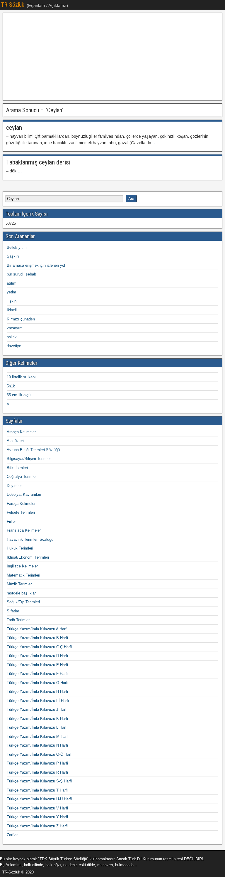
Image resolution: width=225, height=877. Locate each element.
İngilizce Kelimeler (22, 566)
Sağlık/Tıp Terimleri (23, 602)
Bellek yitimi (17, 247)
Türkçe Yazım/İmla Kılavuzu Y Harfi (37, 817)
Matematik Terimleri (23, 575)
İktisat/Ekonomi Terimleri (28, 557)
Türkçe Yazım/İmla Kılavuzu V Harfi (37, 808)
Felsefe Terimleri (21, 512)
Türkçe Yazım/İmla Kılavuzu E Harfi (37, 665)
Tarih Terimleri (18, 620)
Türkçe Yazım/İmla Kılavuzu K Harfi (37, 718)
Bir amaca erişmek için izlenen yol (36, 265)
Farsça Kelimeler (21, 503)
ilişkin (11, 301)
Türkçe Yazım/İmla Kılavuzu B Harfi (37, 638)
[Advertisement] (112, 57)
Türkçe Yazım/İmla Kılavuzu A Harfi (37, 629)
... (154, 142)
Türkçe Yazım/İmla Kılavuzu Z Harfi (37, 826)
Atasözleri (15, 441)
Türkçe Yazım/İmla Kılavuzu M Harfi (38, 736)
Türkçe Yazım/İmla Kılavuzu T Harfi (37, 790)
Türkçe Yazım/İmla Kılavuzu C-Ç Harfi (39, 647)
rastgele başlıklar (21, 593)
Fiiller (11, 521)
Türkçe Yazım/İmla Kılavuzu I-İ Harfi (38, 700)
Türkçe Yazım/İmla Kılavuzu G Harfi (37, 683)
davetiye (14, 346)
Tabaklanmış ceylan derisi (38, 162)
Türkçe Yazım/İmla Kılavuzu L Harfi (37, 727)
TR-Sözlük (12, 4)
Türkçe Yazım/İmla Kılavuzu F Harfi (37, 673)
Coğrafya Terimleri (22, 476)
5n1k (11, 386)
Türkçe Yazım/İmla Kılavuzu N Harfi (37, 745)
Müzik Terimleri (20, 584)
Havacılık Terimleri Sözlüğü (30, 539)
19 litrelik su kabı (21, 377)
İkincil (12, 310)
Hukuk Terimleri (20, 548)
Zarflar (12, 835)
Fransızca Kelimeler (24, 530)
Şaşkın (13, 256)
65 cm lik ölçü (18, 395)
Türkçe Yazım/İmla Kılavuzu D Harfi (37, 655)
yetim (11, 292)
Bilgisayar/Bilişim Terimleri (29, 458)
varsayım (15, 328)
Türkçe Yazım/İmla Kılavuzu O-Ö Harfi (39, 754)
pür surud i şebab (21, 274)
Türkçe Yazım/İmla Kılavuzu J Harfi (37, 709)
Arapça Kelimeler (21, 432)
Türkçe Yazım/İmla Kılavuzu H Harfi (37, 691)
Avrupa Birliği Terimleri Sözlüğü (33, 450)
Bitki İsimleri (17, 468)
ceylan (14, 127)
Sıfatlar (13, 611)
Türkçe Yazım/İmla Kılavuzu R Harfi (37, 772)
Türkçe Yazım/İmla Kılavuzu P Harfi (37, 763)
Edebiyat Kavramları (24, 494)
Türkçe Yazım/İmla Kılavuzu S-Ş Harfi (39, 781)
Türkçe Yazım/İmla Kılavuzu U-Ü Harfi (39, 799)
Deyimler (14, 485)
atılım (11, 283)
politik (12, 337)
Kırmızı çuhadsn (21, 319)
